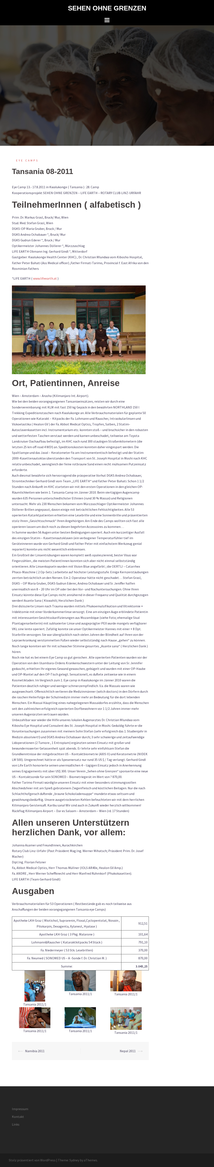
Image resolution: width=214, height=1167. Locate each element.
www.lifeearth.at (45, 278)
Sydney (74, 1160)
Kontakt (18, 1117)
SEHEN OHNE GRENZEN (107, 8)
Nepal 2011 (128, 1051)
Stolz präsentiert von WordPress (32, 1160)
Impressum (20, 1109)
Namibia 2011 (35, 1051)
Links (15, 1124)
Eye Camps (27, 160)
